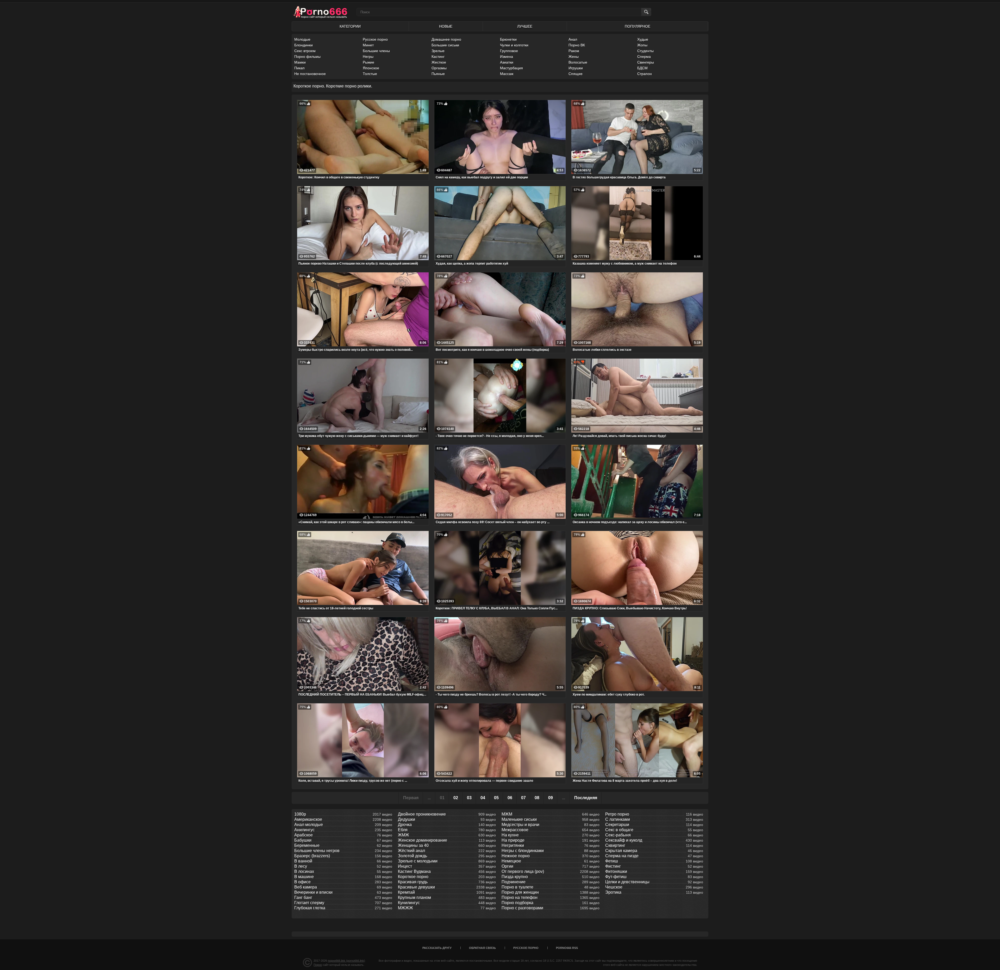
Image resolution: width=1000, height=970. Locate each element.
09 (550, 798)
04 (482, 798)
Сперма (644, 56)
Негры (368, 56)
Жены (573, 56)
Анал (572, 39)
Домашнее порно (446, 39)
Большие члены (376, 51)
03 (469, 798)
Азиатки (506, 62)
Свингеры (645, 62)
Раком (573, 51)
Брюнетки (508, 39)
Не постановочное (310, 74)
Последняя (585, 798)
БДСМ (642, 68)
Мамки (300, 62)
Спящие (575, 74)
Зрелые (438, 51)
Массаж (506, 74)
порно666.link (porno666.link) (346, 960)
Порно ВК (576, 45)
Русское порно (375, 39)
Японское (371, 68)
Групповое (509, 51)
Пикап (299, 68)
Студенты (645, 51)
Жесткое (439, 62)
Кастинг (438, 56)
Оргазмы (439, 68)
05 (496, 798)
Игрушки (575, 68)
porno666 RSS (567, 947)
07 (523, 798)
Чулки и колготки (514, 45)
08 (537, 798)
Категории (350, 26)
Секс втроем (305, 51)
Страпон (644, 74)
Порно (318, 964)
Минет (368, 45)
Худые (642, 39)
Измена (506, 56)
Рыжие (368, 62)
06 (510, 798)
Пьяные (438, 74)
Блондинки (303, 45)
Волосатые (577, 62)
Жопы (642, 45)
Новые (445, 26)
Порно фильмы (307, 56)
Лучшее (524, 26)
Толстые (370, 74)
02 (455, 798)
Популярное (637, 26)
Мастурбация (511, 68)
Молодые (302, 39)
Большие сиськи (445, 45)
